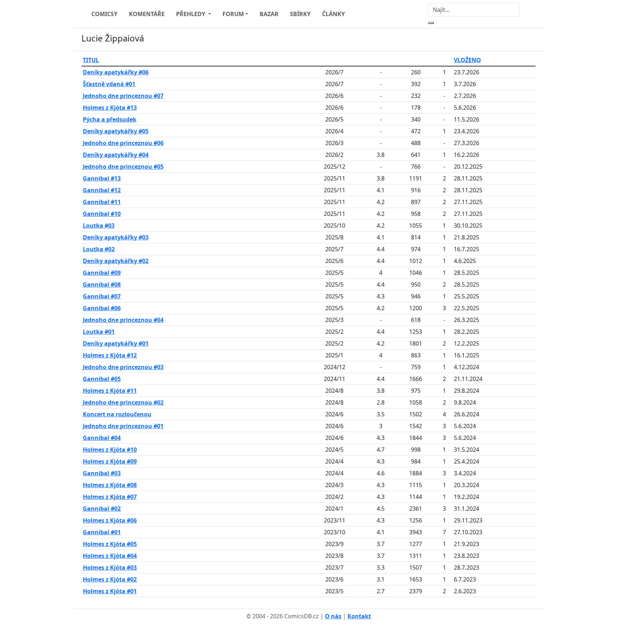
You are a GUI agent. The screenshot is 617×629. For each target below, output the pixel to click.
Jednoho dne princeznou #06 (123, 143)
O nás (333, 616)
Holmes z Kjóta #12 (110, 355)
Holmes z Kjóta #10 (110, 450)
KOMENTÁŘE (147, 14)
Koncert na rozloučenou (117, 414)
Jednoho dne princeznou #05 (123, 166)
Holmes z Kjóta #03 (110, 567)
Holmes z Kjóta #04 (110, 556)
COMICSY (104, 14)
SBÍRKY (300, 14)
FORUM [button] (233, 14)
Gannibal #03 (102, 473)
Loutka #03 (99, 225)
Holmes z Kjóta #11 (110, 391)
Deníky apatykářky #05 (116, 131)
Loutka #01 (99, 332)
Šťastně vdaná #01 (109, 84)
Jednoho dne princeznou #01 (123, 426)
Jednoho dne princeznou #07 (123, 96)
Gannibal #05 (102, 379)
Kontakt (359, 616)
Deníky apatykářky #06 (116, 72)
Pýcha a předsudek (109, 119)
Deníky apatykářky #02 (116, 261)
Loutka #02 (99, 249)
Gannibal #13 (102, 178)
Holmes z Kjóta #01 (110, 591)
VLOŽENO (467, 60)
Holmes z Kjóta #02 (110, 579)
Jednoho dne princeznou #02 (123, 402)
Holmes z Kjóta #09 (110, 461)
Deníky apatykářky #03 (116, 237)
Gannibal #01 (102, 532)
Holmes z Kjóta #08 (110, 485)
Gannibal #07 (102, 296)
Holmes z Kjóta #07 (110, 497)
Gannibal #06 (102, 308)
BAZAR (269, 14)
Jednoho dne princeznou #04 (123, 320)
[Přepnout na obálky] (531, 39)
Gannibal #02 (102, 508)
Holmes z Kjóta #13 (110, 108)
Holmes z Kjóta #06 (110, 520)
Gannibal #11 (102, 202)
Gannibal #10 (102, 214)
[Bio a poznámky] (522, 39)
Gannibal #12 (102, 190)
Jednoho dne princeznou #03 (123, 367)
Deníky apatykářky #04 (116, 155)
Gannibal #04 (102, 438)
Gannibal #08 (102, 284)
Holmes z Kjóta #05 (110, 544)
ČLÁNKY (333, 14)
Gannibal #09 (102, 273)
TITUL (91, 60)
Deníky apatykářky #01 (116, 343)
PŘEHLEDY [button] (191, 14)
